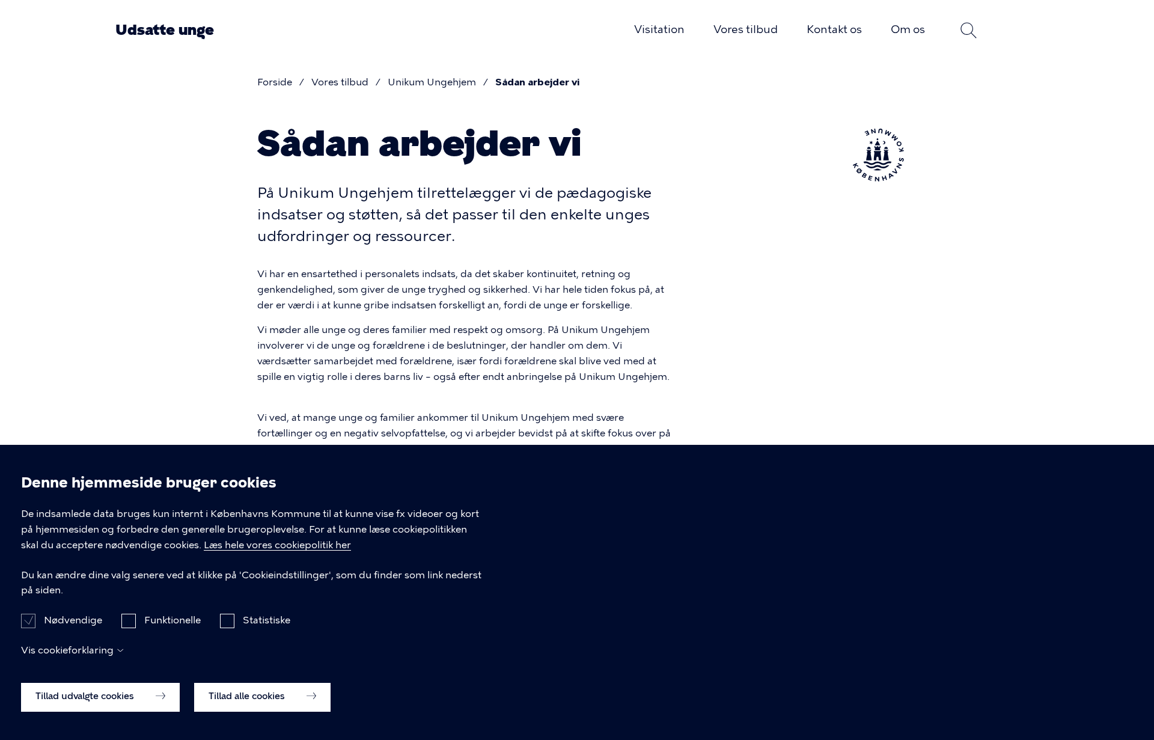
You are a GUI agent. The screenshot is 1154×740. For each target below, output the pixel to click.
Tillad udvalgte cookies (85, 696)
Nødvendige (73, 620)
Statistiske (266, 620)
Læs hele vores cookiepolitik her (277, 545)
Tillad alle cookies (248, 696)
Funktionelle (172, 620)
